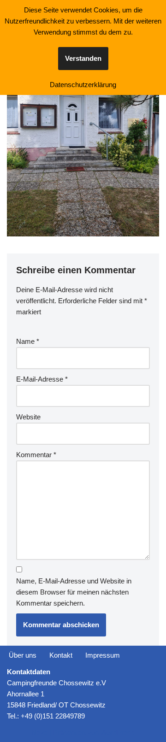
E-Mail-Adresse (42, 379)
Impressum (102, 655)
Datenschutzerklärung (83, 84)
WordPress (118, 732)
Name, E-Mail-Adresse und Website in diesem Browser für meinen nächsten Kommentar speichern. (73, 592)
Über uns (22, 655)
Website (28, 417)
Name (27, 341)
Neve (39, 732)
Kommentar (36, 455)
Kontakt (60, 655)
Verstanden (83, 58)
